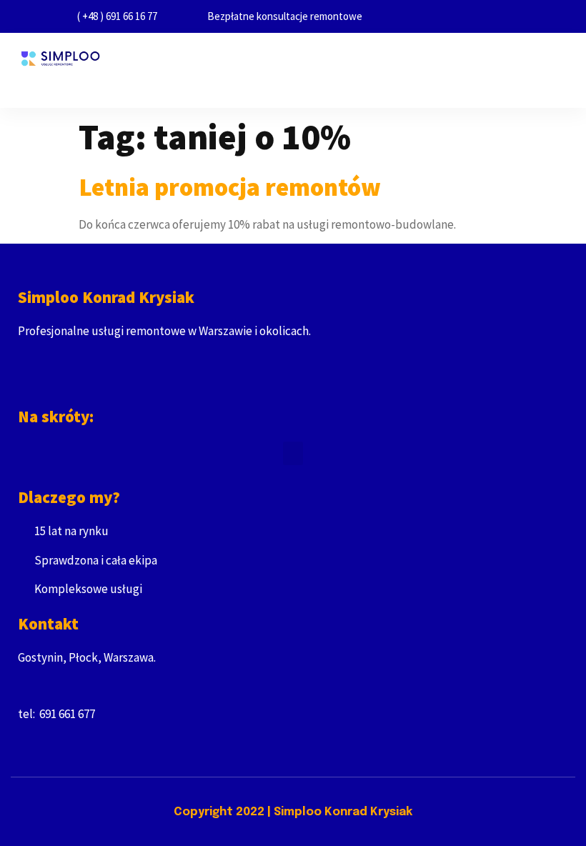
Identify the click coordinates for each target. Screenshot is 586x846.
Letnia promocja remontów (230, 187)
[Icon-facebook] (24, 385)
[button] (283, 85)
